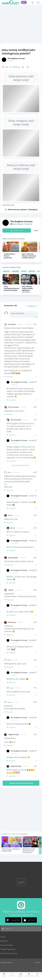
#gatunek (6, 271)
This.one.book (13, 407)
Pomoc (3, 937)
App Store (31, 920)
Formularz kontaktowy (8, 953)
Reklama (8, 929)
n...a (9, 702)
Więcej (37, 975)
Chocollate (12, 324)
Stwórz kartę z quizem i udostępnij (22, 209)
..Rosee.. (11, 590)
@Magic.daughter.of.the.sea (18, 447)
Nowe (4, 975)
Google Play (15, 920)
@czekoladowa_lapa (15, 388)
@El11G (10, 532)
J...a (9, 660)
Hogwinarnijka (13, 734)
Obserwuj (16, 67)
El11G (10, 515)
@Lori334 (10, 724)
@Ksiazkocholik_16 (14, 502)
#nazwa (23, 271)
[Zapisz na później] (28, 67)
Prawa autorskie (6, 945)
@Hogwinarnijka (13, 757)
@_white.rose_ (12, 611)
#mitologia (15, 271)
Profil (36, 231)
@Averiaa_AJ (11, 646)
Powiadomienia (29, 975)
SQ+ (23, 2)
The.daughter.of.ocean (16, 58)
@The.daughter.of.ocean (16, 423)
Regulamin (4, 941)
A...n (9, 472)
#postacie (32, 271)
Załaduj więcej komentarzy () (21, 783)
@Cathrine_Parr (13, 679)
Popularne (12, 975)
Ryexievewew (13, 558)
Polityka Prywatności (8, 949)
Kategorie (20, 975)
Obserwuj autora (18, 230)
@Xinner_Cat (12, 576)
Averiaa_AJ (12, 622)
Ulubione (23, 67)
